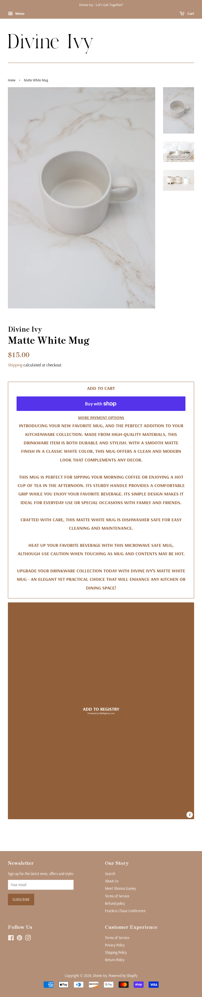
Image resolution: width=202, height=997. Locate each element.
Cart (190, 13)
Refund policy (115, 903)
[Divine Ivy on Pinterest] (19, 938)
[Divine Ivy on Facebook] (11, 938)
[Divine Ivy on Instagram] (28, 938)
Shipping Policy (116, 952)
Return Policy (114, 959)
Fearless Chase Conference (125, 910)
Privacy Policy (115, 945)
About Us (112, 881)
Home (12, 80)
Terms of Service (117, 896)
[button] (101, 710)
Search (110, 873)
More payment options (101, 417)
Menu (19, 13)
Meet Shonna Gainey (120, 888)
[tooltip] (189, 815)
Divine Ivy (100, 975)
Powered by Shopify (123, 975)
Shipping (15, 364)
